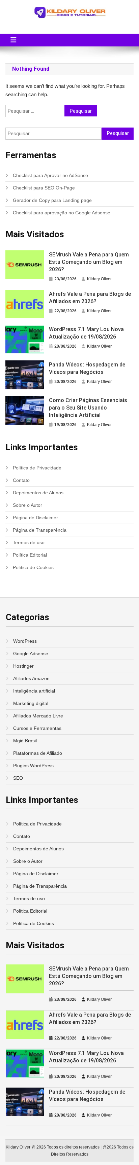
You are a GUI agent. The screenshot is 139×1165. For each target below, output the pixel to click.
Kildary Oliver (99, 279)
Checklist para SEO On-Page (44, 187)
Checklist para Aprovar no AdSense (50, 175)
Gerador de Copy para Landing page (52, 200)
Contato (21, 480)
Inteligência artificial (34, 691)
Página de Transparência (39, 530)
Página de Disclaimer (35, 517)
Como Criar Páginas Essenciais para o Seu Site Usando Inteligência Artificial (88, 407)
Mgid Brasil (25, 740)
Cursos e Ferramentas (37, 728)
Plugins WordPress (33, 765)
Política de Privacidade (37, 467)
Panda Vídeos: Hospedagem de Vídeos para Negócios (87, 368)
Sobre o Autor (27, 505)
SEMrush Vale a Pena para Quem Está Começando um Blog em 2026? (89, 262)
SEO (18, 778)
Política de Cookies (33, 567)
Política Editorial (30, 555)
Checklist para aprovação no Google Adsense (61, 212)
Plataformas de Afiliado (37, 753)
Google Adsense (30, 653)
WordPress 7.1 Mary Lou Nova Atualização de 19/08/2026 (86, 333)
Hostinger (23, 666)
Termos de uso (29, 542)
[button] (13, 40)
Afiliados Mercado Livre (38, 715)
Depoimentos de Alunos (38, 492)
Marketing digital (30, 703)
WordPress (25, 641)
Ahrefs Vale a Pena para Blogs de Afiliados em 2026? (90, 298)
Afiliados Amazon (31, 678)
